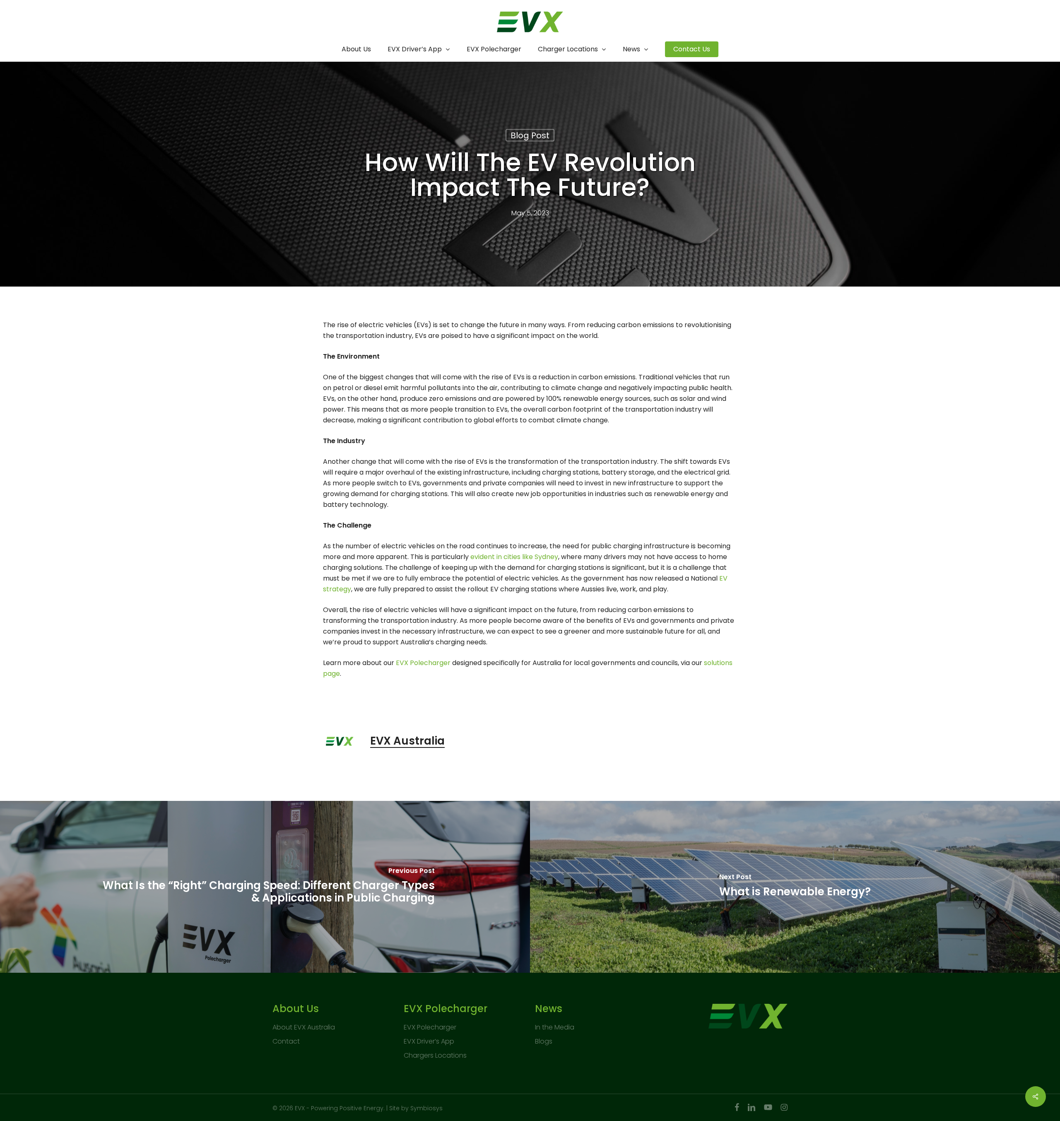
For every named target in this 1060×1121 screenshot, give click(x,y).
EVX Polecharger (430, 1027)
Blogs (543, 1041)
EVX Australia (407, 740)
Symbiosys (426, 1108)
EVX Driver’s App (429, 1041)
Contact (286, 1041)
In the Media (554, 1027)
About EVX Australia (303, 1027)
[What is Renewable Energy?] (795, 887)
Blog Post (530, 135)
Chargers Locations (435, 1055)
